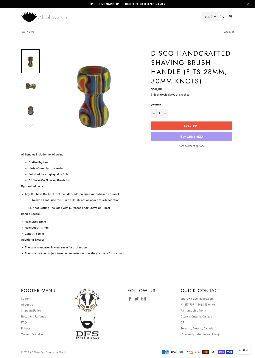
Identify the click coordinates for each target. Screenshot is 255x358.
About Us (27, 304)
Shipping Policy (31, 310)
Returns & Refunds (33, 316)
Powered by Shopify (56, 352)
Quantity (156, 104)
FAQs (24, 322)
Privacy (26, 328)
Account (229, 31)
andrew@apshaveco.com (197, 298)
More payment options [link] (191, 145)
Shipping (156, 94)
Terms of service (32, 334)
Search (25, 298)
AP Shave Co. (37, 352)
